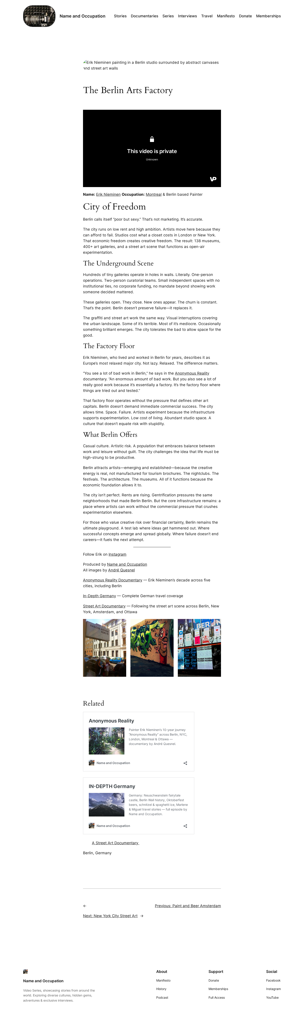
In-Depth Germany (99, 596)
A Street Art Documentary (115, 843)
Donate (214, 980)
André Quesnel (121, 570)
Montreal (154, 194)
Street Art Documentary (104, 606)
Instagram (117, 554)
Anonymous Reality (192, 373)
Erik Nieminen (108, 194)
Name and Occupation (82, 16)
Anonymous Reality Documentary (112, 580)
